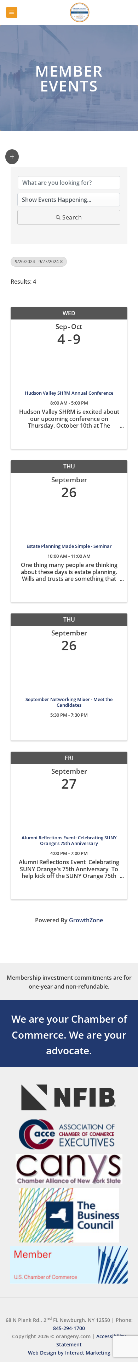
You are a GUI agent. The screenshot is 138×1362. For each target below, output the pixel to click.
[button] (11, 12)
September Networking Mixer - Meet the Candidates (69, 702)
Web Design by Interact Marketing (69, 1352)
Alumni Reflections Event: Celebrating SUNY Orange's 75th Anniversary (69, 840)
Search (72, 217)
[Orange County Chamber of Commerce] (79, 12)
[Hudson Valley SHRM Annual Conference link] (69, 366)
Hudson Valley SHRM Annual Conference (69, 393)
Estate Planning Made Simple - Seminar (69, 546)
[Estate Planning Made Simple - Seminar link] (69, 520)
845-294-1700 (69, 1328)
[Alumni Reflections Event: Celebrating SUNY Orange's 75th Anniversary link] (69, 811)
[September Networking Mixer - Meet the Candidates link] (69, 673)
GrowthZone (86, 920)
